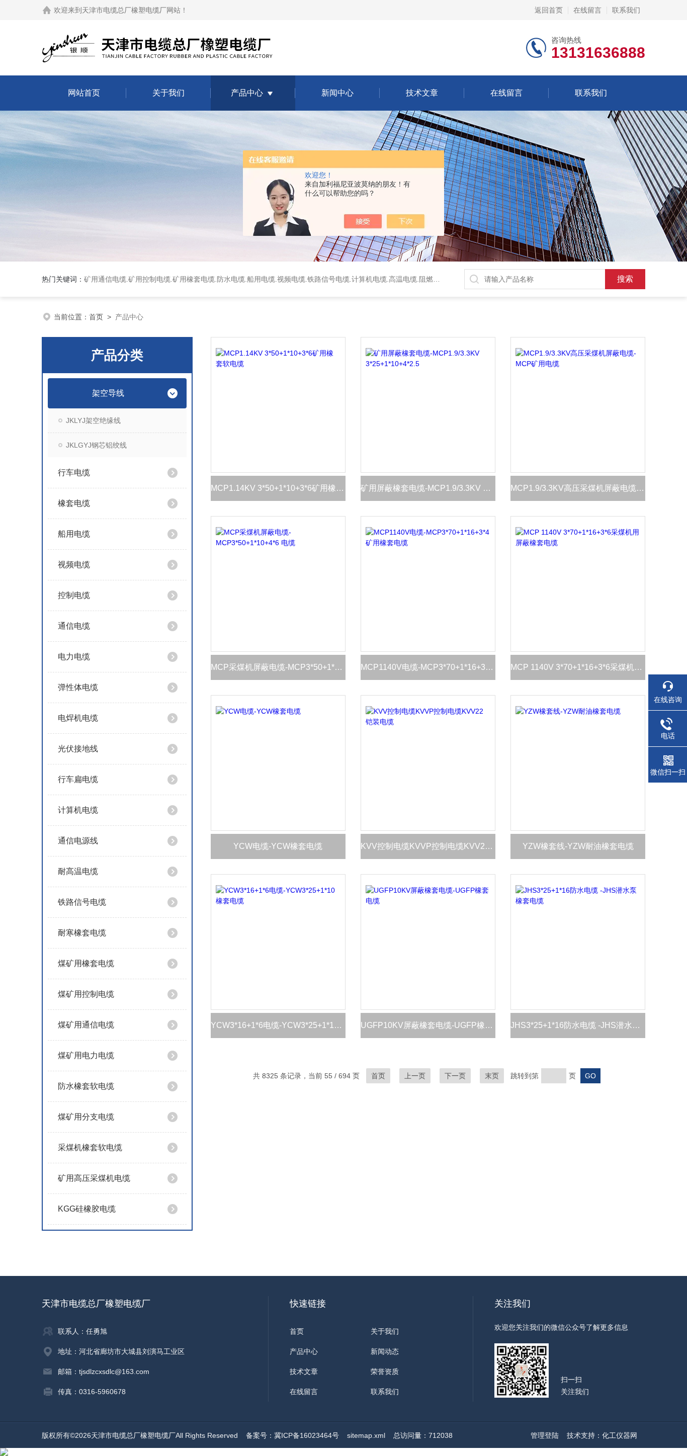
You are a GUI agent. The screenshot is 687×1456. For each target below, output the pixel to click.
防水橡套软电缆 (86, 1086)
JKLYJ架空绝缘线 (93, 420)
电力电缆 (74, 656)
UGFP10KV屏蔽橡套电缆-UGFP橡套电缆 (428, 1025)
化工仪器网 (619, 1435)
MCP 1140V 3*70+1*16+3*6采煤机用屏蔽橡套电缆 (577, 667)
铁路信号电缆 (82, 902)
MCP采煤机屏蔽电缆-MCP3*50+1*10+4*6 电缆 (278, 667)
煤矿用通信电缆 (86, 1024)
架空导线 (108, 393)
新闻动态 (385, 1351)
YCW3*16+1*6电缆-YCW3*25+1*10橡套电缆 (278, 1025)
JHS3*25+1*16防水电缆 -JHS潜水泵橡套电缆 (577, 1025)
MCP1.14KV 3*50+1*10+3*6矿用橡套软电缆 (278, 488)
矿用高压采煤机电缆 (94, 1178)
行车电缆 (74, 472)
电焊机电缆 (78, 718)
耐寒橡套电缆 (82, 932)
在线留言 (587, 10)
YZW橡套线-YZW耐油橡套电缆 (578, 846)
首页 (96, 317)
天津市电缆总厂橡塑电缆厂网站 (131, 10)
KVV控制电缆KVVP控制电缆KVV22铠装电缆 (428, 846)
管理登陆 (545, 1435)
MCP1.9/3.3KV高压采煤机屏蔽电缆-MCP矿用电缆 (577, 488)
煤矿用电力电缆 (86, 1055)
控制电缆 (74, 595)
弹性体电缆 (78, 687)
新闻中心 (337, 93)
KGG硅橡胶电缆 (87, 1209)
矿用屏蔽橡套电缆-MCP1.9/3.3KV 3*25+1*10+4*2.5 (428, 488)
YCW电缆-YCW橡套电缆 (277, 846)
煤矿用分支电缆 (86, 1116)
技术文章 (422, 93)
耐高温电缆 (78, 871)
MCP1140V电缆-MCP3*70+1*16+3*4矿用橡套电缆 (428, 667)
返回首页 (549, 10)
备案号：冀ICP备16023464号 (292, 1435)
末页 (492, 1076)
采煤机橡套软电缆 (90, 1147)
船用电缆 (74, 534)
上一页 (414, 1076)
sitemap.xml (366, 1435)
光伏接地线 (78, 748)
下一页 (455, 1076)
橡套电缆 (74, 503)
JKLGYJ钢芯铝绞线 (96, 445)
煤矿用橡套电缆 (86, 963)
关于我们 (168, 93)
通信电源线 (78, 840)
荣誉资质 (385, 1371)
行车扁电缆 (78, 779)
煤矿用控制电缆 (86, 994)
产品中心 (247, 93)
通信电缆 (74, 626)
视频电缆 (74, 564)
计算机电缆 (78, 810)
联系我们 (626, 10)
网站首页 (84, 93)
